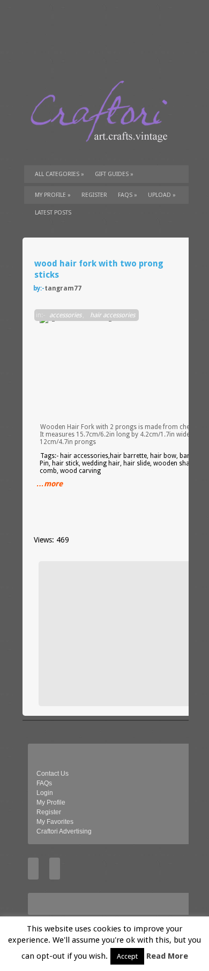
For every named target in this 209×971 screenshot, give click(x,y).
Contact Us (52, 773)
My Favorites (54, 821)
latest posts (53, 212)
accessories (65, 315)
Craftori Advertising (64, 831)
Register (48, 812)
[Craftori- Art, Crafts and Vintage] (103, 152)
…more (49, 483)
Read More (167, 956)
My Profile (53, 195)
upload (162, 195)
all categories (59, 174)
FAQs (127, 195)
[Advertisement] (124, 633)
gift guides (114, 174)
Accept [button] (127, 956)
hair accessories (112, 315)
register (94, 195)
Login (44, 793)
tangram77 (62, 288)
